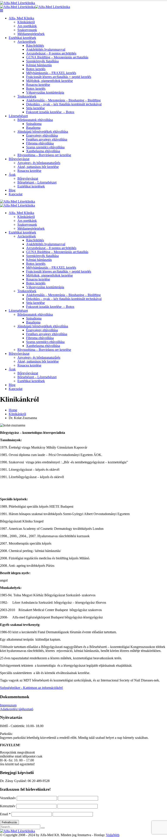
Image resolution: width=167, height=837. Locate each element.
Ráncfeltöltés (35, 45)
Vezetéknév (8, 798)
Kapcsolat (15, 194)
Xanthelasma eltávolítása (43, 151)
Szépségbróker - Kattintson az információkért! (31, 687)
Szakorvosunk (27, 30)
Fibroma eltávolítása (40, 143)
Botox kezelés (35, 69)
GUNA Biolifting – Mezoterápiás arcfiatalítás (57, 57)
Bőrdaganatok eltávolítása (35, 120)
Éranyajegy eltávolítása (42, 135)
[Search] (43, 828)
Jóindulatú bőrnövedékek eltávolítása (42, 131)
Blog (12, 190)
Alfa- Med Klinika (21, 18)
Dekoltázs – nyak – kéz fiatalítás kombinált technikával (64, 104)
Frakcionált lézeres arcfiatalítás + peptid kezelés (58, 77)
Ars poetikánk (27, 26)
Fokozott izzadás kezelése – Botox (50, 112)
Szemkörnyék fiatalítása (42, 61)
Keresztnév (7, 806)
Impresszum (8, 705)
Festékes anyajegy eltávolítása (46, 139)
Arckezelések (26, 41)
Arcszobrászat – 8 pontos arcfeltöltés (51, 53)
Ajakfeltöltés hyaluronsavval (45, 49)
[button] (1, 11)
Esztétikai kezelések (22, 38)
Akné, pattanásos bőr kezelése (38, 167)
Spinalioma (34, 124)
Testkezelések (26, 96)
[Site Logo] (17, 3)
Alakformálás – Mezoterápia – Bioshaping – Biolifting (63, 100)
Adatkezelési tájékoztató (16, 709)
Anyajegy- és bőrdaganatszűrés (38, 163)
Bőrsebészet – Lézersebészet (37, 182)
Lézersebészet (18, 116)
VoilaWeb (112, 835)
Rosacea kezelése (38, 84)
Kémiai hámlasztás (39, 65)
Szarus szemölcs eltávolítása (45, 147)
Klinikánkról (26, 22)
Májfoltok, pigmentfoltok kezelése (49, 81)
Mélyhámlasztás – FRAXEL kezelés (51, 73)
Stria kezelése (35, 108)
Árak (12, 174)
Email (5, 814)
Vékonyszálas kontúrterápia (45, 92)
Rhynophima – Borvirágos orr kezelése (44, 155)
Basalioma (33, 127)
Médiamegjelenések (31, 34)
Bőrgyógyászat (19, 159)
